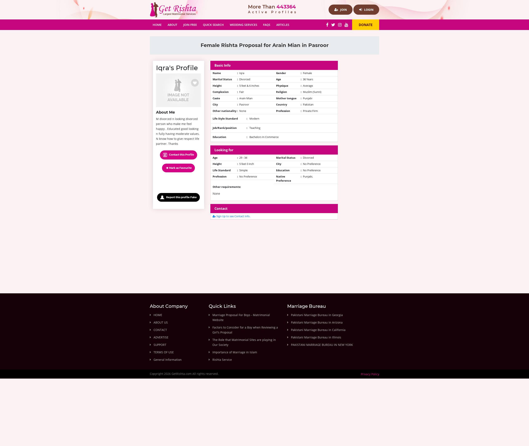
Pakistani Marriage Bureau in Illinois (316, 337)
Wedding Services (243, 25)
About (172, 25)
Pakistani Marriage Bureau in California (318, 330)
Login (368, 10)
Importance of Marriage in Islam (234, 352)
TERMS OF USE (164, 352)
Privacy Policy (370, 374)
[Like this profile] (195, 83)
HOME (158, 315)
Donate (366, 25)
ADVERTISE (161, 337)
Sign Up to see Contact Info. (233, 216)
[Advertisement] (274, 252)
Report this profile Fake (181, 197)
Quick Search (213, 25)
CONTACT (160, 330)
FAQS (266, 25)
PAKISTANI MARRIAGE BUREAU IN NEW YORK (322, 345)
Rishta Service (222, 360)
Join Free (190, 25)
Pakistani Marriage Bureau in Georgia (317, 315)
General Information (168, 360)
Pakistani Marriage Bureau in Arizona (317, 322)
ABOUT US (161, 322)
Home (158, 25)
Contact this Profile (181, 154)
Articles (282, 25)
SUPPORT (160, 345)
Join (343, 10)
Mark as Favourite (180, 167)
